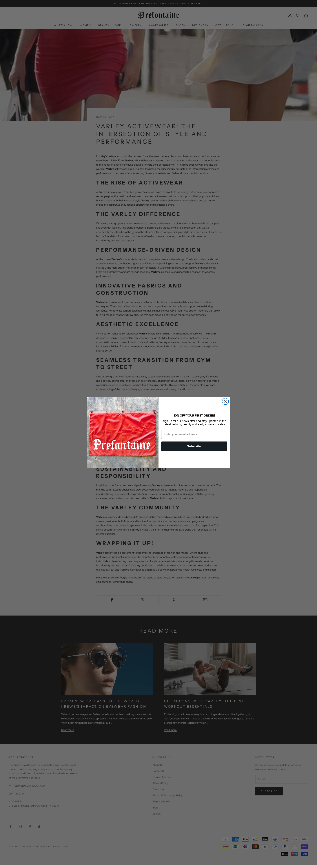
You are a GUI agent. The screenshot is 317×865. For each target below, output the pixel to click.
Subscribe (194, 446)
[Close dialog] (225, 401)
